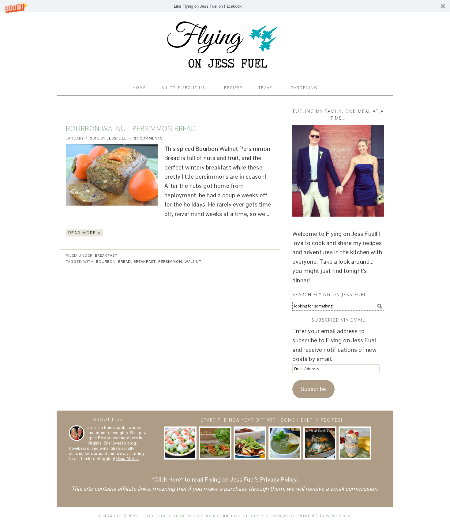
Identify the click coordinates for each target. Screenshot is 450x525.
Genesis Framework (273, 516)
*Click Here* (167, 479)
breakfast (144, 261)
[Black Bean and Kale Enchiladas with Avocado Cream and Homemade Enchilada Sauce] (250, 443)
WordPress (338, 516)
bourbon (106, 261)
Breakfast (106, 255)
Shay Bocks (205, 516)
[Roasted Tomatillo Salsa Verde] (285, 443)
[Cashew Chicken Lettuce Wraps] (215, 443)
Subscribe (313, 389)
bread (124, 261)
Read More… (127, 458)
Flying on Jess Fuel (225, 43)
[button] (225, 6)
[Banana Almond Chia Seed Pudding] (355, 443)
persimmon (170, 261)
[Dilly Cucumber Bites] (180, 443)
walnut (193, 261)
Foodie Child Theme (163, 516)
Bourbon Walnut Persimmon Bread (131, 128)
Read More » (84, 233)
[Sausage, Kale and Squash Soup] (320, 443)
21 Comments (148, 138)
